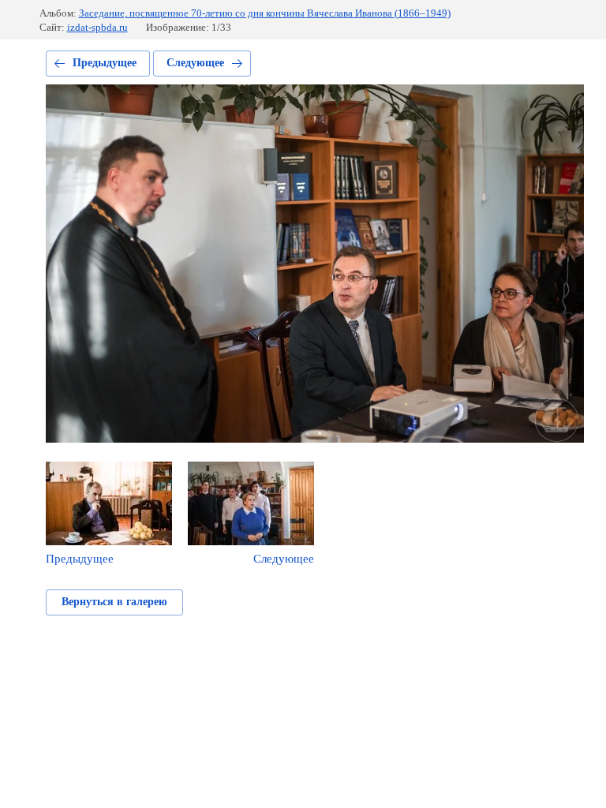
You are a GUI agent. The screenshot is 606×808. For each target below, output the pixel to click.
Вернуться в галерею (114, 602)
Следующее (195, 63)
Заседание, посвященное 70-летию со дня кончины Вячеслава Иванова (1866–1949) (265, 13)
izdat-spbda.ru (97, 27)
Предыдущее (105, 63)
